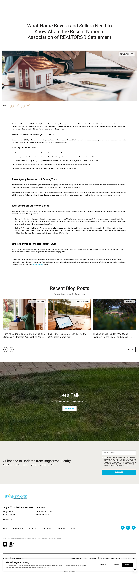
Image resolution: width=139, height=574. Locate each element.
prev (5, 349)
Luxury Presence (20, 558)
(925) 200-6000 (8, 512)
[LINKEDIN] (134, 528)
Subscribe (119, 472)
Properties (32, 528)
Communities (46, 528)
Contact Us (74, 528)
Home (5, 528)
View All (130, 350)
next (11, 349)
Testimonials (61, 528)
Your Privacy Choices (70, 571)
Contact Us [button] (69, 408)
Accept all (128, 564)
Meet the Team (18, 528)
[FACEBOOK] (123, 528)
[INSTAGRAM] (128, 528)
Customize (115, 564)
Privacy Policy (125, 465)
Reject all (103, 564)
